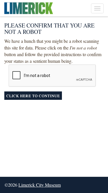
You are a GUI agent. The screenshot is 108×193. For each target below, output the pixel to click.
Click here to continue (33, 95)
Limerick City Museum (39, 185)
